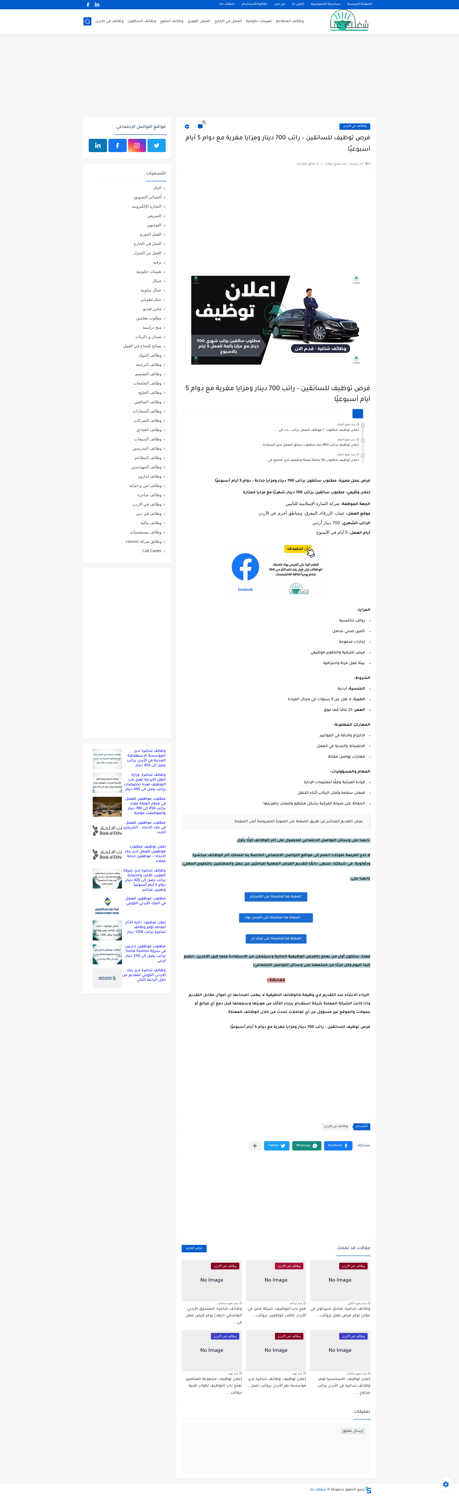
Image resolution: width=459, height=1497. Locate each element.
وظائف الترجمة (149, 364)
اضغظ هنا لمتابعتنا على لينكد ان (276, 939)
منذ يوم (297, 1373)
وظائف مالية (151, 522)
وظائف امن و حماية (145, 485)
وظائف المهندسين (146, 467)
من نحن (279, 4)
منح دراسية (152, 327)
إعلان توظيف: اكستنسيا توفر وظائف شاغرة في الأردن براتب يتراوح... (344, 1386)
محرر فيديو (152, 308)
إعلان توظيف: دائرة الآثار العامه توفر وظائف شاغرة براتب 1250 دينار (145, 927)
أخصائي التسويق (148, 197)
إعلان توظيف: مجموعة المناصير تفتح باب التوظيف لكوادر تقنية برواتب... (214, 1386)
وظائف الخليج (172, 21)
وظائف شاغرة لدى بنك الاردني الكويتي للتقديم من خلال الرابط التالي (144, 975)
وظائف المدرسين (147, 448)
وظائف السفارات (147, 411)
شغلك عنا (227, 4)
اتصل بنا (298, 4)
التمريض (154, 215)
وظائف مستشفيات (146, 532)
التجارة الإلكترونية (147, 206)
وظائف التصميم (148, 374)
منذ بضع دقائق (357, 1303)
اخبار (158, 187)
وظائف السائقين (142, 21)
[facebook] (88, 4)
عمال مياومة (151, 290)
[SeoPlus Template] (368, 1490)
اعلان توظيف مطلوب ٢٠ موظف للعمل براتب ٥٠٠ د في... (317, 430)
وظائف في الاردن (109, 21)
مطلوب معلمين (149, 318)
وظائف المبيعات (148, 439)
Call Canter (152, 550)
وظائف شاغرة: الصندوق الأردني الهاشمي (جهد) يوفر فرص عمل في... (214, 1316)
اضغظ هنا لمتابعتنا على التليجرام (276, 897)
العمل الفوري (199, 21)
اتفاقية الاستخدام (254, 4)
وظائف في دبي (149, 513)
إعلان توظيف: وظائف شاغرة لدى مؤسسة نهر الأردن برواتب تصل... (276, 1382)
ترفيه (157, 262)
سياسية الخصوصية (326, 4)
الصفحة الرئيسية (359, 4)
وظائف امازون (150, 476)
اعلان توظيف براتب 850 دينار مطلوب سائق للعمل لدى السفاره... (309, 445)
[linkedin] (97, 4)
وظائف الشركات (148, 420)
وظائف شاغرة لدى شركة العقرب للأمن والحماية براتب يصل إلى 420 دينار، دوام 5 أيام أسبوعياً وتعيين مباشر (145, 880)
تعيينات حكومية (259, 21)
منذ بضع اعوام (346, 424)
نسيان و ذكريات (148, 336)
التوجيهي (154, 225)
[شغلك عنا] (342, 22)
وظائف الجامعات (147, 383)
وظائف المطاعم (290, 21)
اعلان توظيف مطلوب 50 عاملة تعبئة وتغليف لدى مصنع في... (312, 460)
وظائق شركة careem (144, 541)
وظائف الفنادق (149, 429)
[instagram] (137, 145)
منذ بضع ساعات (228, 1303)
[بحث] (87, 22)
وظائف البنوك (150, 355)
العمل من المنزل (148, 253)
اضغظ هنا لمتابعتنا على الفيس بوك (272, 918)
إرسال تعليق (352, 1431)
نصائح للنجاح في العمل (142, 346)
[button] (338, 1145)
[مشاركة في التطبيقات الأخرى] (254, 1145)
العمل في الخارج (228, 21)
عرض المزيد (194, 1248)
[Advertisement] (229, 76)
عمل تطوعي (151, 299)
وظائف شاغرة (150, 495)
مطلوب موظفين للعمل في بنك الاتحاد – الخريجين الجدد (144, 828)
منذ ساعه (296, 1303)
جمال (157, 280)
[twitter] (156, 145)
